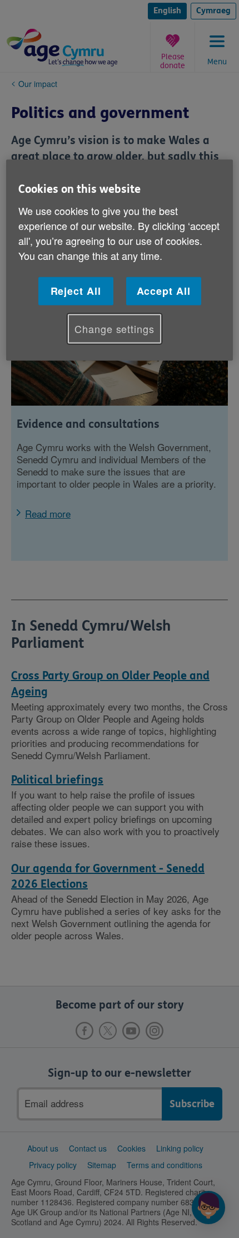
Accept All (164, 291)
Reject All (76, 291)
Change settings (114, 328)
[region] (119, 260)
